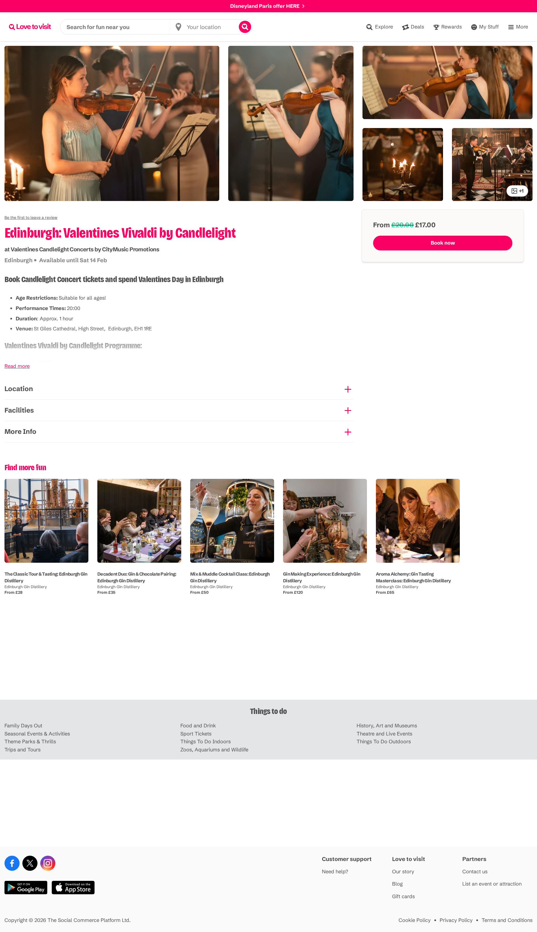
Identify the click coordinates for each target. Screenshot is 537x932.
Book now (443, 243)
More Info (20, 431)
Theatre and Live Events (384, 734)
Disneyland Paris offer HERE (265, 6)
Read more (17, 366)
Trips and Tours (22, 750)
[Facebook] (12, 863)
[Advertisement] (268, 656)
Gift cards (403, 897)
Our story (403, 872)
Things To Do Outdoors (384, 742)
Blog (397, 884)
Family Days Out (23, 726)
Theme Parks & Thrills (30, 742)
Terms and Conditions (507, 920)
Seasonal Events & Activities (37, 734)
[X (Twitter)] (29, 863)
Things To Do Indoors (205, 742)
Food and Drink (198, 726)
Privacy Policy (456, 920)
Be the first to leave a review (30, 217)
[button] (30, 217)
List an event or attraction (492, 884)
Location (18, 389)
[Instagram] (47, 863)
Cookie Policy (415, 920)
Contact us (474, 872)
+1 (521, 191)
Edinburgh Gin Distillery (25, 587)
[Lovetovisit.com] (30, 26)
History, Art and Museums (387, 726)
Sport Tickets (195, 734)
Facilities (19, 410)
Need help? (335, 872)
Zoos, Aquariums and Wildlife (214, 750)
